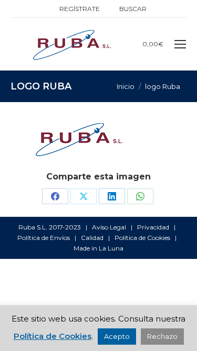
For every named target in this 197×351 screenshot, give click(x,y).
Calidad (92, 238)
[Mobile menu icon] (180, 44)
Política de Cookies (142, 238)
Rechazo (162, 336)
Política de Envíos (43, 238)
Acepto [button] (117, 336)
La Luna (111, 248)
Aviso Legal (109, 227)
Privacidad (153, 227)
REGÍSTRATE (79, 9)
